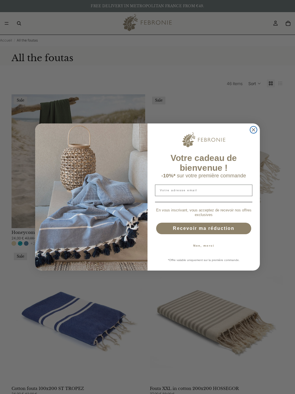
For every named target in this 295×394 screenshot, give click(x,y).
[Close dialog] (253, 129)
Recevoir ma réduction (204, 228)
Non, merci (203, 245)
